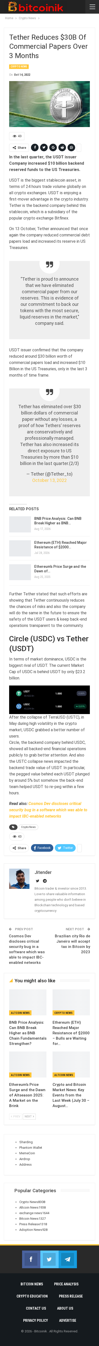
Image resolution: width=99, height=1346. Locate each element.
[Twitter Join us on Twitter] (49, 1259)
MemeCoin (27, 1153)
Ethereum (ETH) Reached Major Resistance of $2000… (60, 545)
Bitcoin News (32, 1218)
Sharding (26, 1142)
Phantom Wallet (30, 1147)
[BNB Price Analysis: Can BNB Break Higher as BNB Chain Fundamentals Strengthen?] (20, 524)
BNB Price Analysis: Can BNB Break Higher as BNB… (57, 521)
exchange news (34, 1213)
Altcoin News (20, 1013)
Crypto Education (32, 1296)
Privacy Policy (35, 1320)
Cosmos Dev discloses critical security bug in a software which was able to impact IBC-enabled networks (48, 810)
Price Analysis (66, 1284)
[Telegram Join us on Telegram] (67, 1259)
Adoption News (33, 1230)
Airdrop (24, 1159)
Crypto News (19, 66)
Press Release (33, 1224)
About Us (65, 1308)
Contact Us (36, 1308)
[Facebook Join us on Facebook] (31, 1259)
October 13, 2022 (49, 480)
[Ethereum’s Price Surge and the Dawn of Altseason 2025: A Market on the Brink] (20, 572)
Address (25, 1164)
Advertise (67, 1320)
